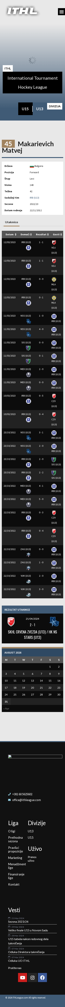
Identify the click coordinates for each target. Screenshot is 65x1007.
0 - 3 (41, 512)
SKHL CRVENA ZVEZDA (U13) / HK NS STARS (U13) (32, 634)
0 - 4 (41, 414)
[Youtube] (22, 977)
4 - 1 (41, 485)
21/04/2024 (32, 618)
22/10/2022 (10, 512)
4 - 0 (41, 329)
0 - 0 (41, 279)
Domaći (25, 234)
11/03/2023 (10, 315)
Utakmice (11, 222)
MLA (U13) (54, 287)
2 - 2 (41, 472)
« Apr (6, 708)
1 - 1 (41, 242)
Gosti (56, 234)
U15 (25, 109)
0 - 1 (41, 297)
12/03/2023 (10, 242)
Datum (10, 234)
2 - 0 (41, 369)
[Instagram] (32, 977)
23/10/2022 (10, 432)
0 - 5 (41, 395)
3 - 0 (41, 589)
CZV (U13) (54, 403)
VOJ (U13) (54, 250)
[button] (61, 11)
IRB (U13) (34, 197)
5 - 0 (41, 499)
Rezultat (41, 234)
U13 (39, 109)
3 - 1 (41, 432)
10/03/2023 (10, 395)
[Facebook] (42, 977)
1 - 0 (41, 315)
